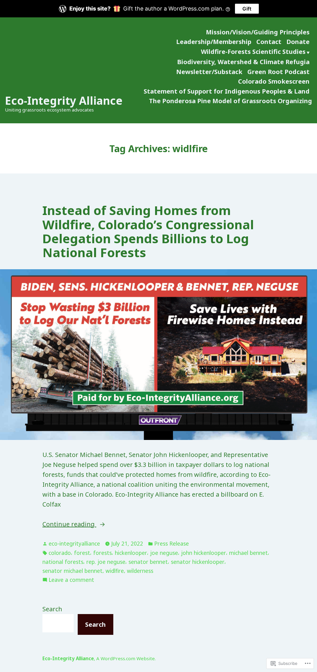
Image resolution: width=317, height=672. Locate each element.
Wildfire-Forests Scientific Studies (253, 51)
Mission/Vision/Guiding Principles (258, 32)
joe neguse (164, 552)
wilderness (140, 570)
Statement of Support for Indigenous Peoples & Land (227, 91)
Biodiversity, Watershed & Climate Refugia (243, 62)
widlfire (115, 570)
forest (82, 552)
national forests (62, 561)
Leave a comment (71, 580)
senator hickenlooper (197, 561)
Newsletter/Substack (209, 72)
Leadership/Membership (213, 41)
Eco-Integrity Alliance (64, 100)
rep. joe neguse (105, 561)
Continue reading (69, 524)
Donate (298, 41)
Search (52, 609)
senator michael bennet (72, 570)
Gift (246, 9)
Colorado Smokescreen (274, 81)
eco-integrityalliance (74, 543)
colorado (60, 552)
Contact (268, 41)
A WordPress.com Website (125, 658)
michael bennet (248, 552)
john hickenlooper (203, 552)
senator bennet (148, 561)
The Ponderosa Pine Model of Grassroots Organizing (230, 101)
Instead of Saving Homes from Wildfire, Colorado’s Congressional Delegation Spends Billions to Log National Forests (148, 231)
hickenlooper (131, 552)
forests (102, 552)
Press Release (171, 543)
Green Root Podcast (278, 72)
